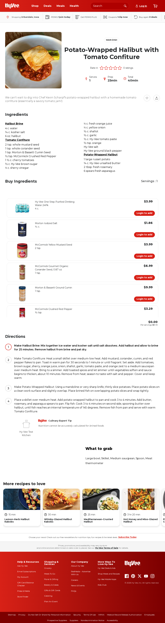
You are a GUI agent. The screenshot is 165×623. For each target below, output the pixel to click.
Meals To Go (49, 574)
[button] (101, 68)
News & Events (78, 585)
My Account (23, 577)
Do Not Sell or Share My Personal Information (49, 614)
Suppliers (74, 620)
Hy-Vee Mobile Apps (107, 579)
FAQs (73, 591)
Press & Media (23, 591)
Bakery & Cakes (51, 585)
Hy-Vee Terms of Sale (106, 548)
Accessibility (112, 620)
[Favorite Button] (147, 98)
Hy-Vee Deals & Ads (106, 568)
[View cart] (155, 6)
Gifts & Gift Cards (52, 590)
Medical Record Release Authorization (124, 614)
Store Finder (22, 596)
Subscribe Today (127, 537)
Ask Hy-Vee (22, 566)
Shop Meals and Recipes (109, 574)
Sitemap (12, 614)
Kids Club (102, 585)
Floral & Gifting (51, 579)
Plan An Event (51, 601)
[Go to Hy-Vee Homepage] (12, 6)
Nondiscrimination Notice (92, 620)
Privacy (21, 614)
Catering (48, 596)
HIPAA (101, 614)
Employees (149, 614)
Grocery (48, 568)
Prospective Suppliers (57, 620)
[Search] (125, 5)
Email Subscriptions (26, 571)
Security (77, 614)
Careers (74, 580)
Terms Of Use (89, 614)
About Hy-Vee (77, 566)
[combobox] (109, 6)
